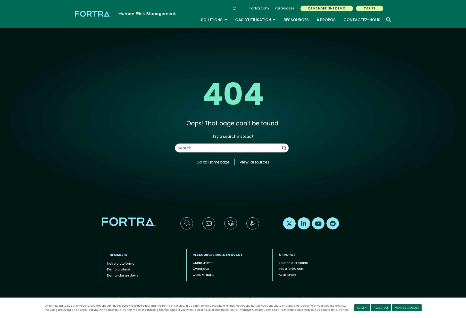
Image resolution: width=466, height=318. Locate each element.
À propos (326, 20)
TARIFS (369, 8)
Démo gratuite (118, 269)
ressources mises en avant (217, 255)
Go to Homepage (213, 162)
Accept (362, 308)
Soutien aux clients (293, 263)
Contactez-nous (361, 20)
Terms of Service (173, 306)
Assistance (287, 274)
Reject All (381, 308)
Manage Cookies (407, 308)
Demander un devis (122, 275)
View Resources (254, 162)
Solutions (214, 20)
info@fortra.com (291, 268)
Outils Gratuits (203, 274)
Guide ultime (203, 263)
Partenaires (285, 8)
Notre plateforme (120, 263)
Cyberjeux (201, 268)
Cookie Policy (140, 306)
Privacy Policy (121, 306)
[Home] (125, 13)
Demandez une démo (326, 8)
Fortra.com (259, 8)
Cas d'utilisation (255, 20)
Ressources (296, 20)
